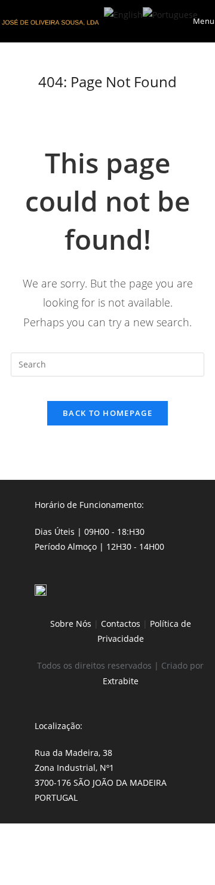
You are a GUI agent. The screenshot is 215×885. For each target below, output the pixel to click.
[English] (123, 13)
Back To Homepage (107, 413)
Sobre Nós (70, 623)
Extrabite (121, 681)
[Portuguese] (170, 13)
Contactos (120, 623)
